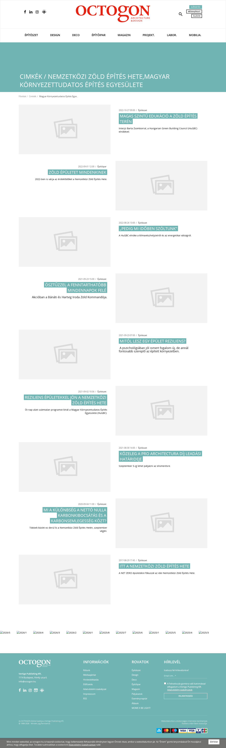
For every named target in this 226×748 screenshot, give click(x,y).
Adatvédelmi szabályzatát (179, 689)
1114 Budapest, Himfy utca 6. (33, 677)
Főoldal (22, 96)
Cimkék (32, 96)
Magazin (124, 35)
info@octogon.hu (27, 681)
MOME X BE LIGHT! (141, 707)
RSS (85, 698)
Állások (196, 16)
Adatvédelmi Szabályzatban (82, 744)
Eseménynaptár (139, 698)
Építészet (31, 35)
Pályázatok (137, 693)
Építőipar (99, 35)
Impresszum (89, 693)
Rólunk (86, 670)
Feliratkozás (186, 696)
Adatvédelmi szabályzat (94, 689)
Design (55, 35)
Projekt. (149, 35)
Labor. (172, 35)
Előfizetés (195, 7)
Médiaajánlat (194, 11)
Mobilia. (195, 35)
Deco (76, 35)
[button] (180, 14)
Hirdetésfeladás (91, 679)
